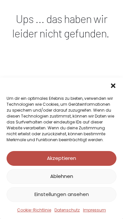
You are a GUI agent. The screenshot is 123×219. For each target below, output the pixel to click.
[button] (113, 85)
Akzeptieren (61, 158)
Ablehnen (61, 176)
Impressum (94, 210)
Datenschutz (67, 210)
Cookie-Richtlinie (34, 210)
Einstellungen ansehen (61, 194)
